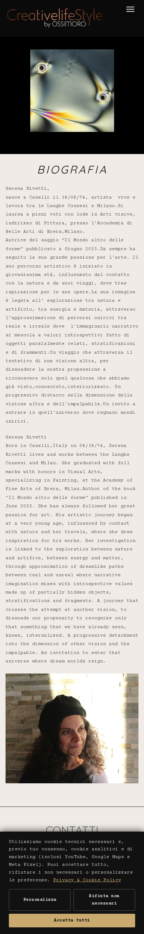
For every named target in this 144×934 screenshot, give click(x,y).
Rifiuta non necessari (104, 900)
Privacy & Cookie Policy (87, 880)
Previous (27, 58)
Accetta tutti (72, 920)
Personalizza (39, 900)
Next (132, 58)
